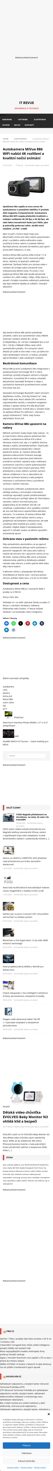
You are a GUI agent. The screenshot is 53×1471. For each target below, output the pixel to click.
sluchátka (36, 1177)
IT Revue (19, 165)
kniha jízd (7, 696)
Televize (31, 1180)
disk (17, 1168)
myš (12, 1174)
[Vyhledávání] (26, 755)
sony (5, 1180)
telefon (24, 1180)
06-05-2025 (7, 947)
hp (45, 1168)
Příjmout (26, 1445)
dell (14, 1168)
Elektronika (40, 119)
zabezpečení (8, 1184)
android (10, 1165)
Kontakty (29, 125)
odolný (32, 1174)
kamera (6, 693)
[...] (47, 838)
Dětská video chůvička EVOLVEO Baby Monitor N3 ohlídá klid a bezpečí (25, 1116)
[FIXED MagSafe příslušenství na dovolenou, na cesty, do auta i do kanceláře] (8, 817)
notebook (18, 1174)
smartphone (45, 1177)
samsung (16, 1177)
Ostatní (6, 125)
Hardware (7, 119)
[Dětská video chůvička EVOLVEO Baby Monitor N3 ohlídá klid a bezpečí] (26, 1091)
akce (5, 1165)
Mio (16, 597)
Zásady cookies (13, 1467)
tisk (36, 1180)
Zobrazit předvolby (26, 1461)
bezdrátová (34, 1165)
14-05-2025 (7, 868)
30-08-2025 (20, 823)
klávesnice (20, 1171)
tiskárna (41, 1180)
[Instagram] (26, 131)
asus (22, 1165)
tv (48, 1180)
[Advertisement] (26, 26)
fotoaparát (29, 1168)
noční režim (8, 702)
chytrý (9, 1168)
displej (22, 1168)
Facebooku (20, 612)
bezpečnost (43, 1165)
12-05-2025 (7, 894)
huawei (5, 1171)
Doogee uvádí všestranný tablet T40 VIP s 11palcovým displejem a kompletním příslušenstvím (21, 1022)
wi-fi (5, 708)
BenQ (27, 1165)
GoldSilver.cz (13, 1376)
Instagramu (36, 612)
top (4, 705)
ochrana (25, 1174)
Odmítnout (26, 1453)
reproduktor (7, 1177)
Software (23, 119)
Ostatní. (23, 608)
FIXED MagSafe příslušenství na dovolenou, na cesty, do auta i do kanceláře (32, 817)
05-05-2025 (7, 973)
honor (41, 1168)
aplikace (17, 1165)
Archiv (17, 125)
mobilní (38, 1171)
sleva (29, 1177)
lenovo (27, 1171)
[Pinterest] (31, 131)
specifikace (11, 1180)
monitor (45, 1171)
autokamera (8, 686)
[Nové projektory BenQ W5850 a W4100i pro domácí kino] (26, 959)
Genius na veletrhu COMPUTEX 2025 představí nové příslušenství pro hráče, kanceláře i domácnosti (25, 861)
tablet (18, 1180)
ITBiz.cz (10, 1331)
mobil (32, 1171)
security (24, 1177)
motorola (6, 1174)
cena (5, 689)
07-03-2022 (7, 165)
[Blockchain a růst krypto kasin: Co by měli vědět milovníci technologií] (26, 932)
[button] (48, 1414)
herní (36, 1168)
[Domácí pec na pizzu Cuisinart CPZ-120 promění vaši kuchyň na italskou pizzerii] (26, 906)
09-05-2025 (7, 921)
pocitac (38, 1174)
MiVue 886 (8, 699)
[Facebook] (21, 131)
